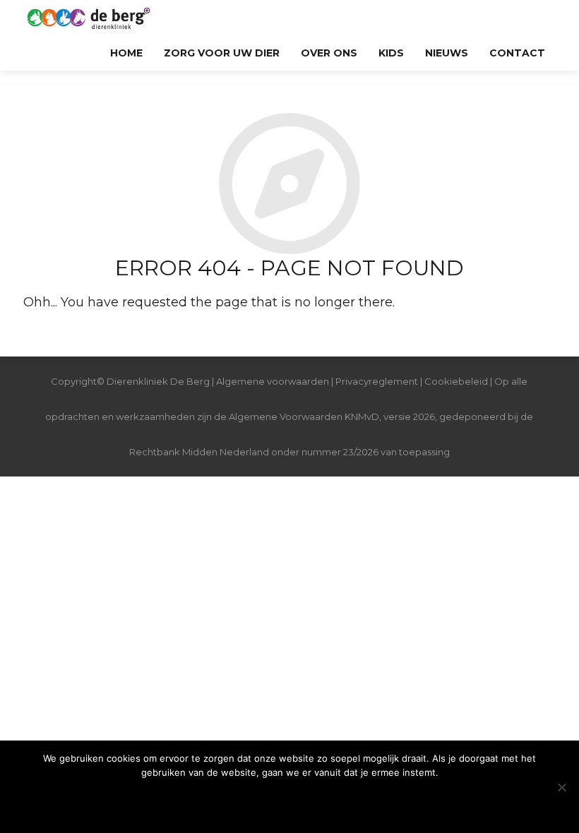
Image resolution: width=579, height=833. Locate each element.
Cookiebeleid (457, 381)
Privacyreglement (376, 381)
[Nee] (561, 787)
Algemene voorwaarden (272, 381)
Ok (289, 800)
